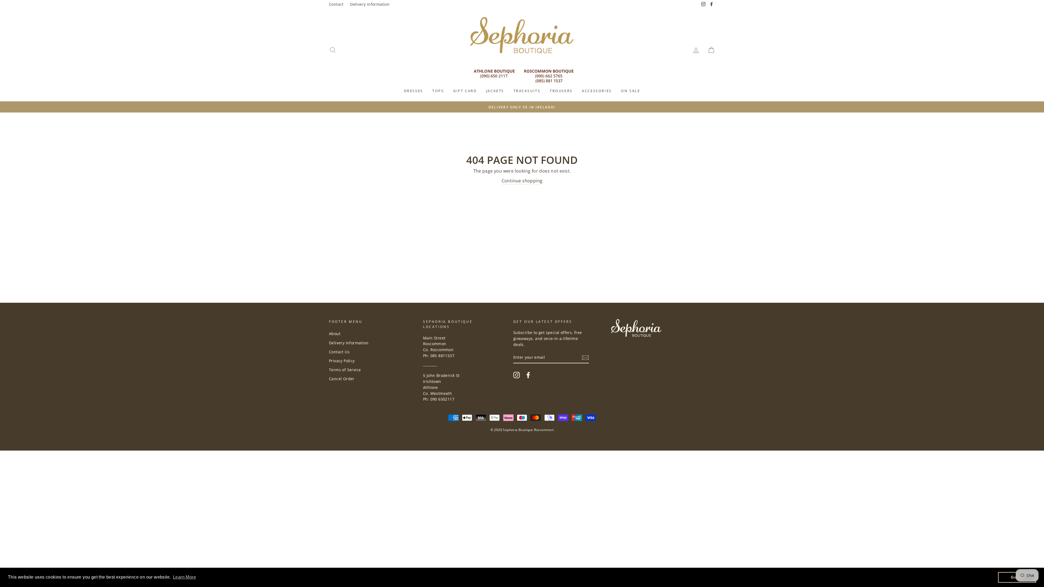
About (334, 333)
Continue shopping (522, 181)
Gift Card (465, 90)
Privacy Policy (342, 360)
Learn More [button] (184, 577)
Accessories (597, 90)
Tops (438, 90)
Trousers (561, 90)
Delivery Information (370, 4)
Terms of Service (345, 369)
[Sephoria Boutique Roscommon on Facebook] (528, 374)
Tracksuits (527, 90)
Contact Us (339, 351)
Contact (336, 4)
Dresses (413, 90)
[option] (522, 107)
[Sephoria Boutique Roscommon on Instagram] (516, 374)
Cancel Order (342, 378)
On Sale (630, 90)
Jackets (495, 90)
